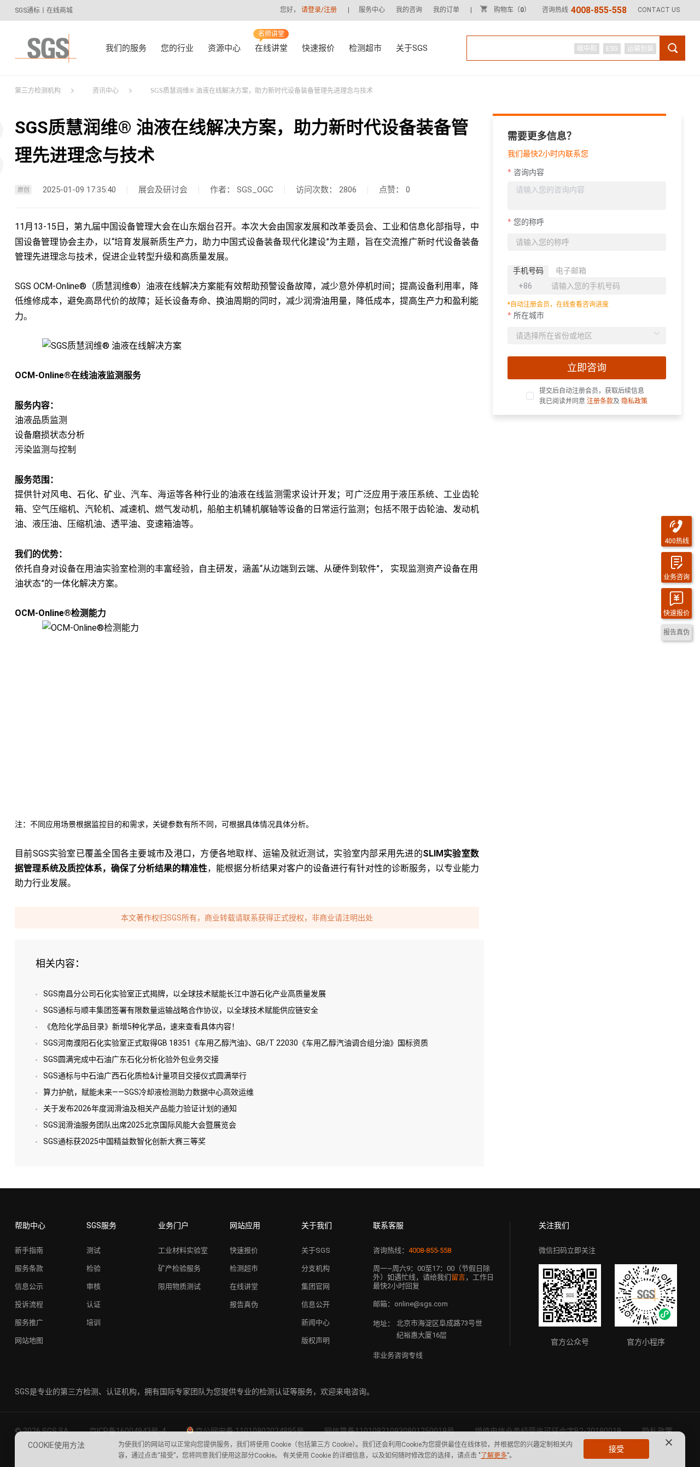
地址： (383, 1323)
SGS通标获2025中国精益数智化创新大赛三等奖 (124, 1141)
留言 (458, 1277)
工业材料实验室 (183, 1250)
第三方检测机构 (38, 91)
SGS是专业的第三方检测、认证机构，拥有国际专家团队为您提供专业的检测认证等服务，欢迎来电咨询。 (194, 1391)
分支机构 (315, 1268)
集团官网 (315, 1286)
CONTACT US (659, 10)
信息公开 (315, 1304)
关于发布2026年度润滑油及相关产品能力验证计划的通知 (140, 1108)
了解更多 (494, 1455)
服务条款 (29, 1268)
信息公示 (29, 1286)
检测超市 (365, 48)
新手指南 (29, 1250)
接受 (616, 1449)
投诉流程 (29, 1304)
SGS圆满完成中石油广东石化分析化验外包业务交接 (131, 1059)
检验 (93, 1268)
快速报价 (318, 48)
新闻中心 (315, 1322)
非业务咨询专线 (398, 1355)
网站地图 (29, 1340)
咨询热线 (584, 10)
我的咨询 (409, 10)
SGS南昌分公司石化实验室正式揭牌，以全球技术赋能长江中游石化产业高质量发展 (184, 993)
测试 (93, 1250)
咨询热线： (412, 1250)
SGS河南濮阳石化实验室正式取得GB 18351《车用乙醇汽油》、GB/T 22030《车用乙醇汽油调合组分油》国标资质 (235, 1042)
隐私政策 (634, 401)
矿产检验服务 (179, 1268)
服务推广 (29, 1322)
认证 (93, 1304)
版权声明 (315, 1340)
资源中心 (224, 48)
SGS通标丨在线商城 (44, 10)
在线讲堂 (271, 48)
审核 (93, 1286)
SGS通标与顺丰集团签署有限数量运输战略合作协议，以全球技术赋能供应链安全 (180, 1010)
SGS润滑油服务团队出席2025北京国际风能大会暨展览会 (139, 1124)
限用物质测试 (179, 1286)
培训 (93, 1322)
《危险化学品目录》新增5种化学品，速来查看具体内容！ (141, 1026)
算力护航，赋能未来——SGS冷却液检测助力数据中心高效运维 (148, 1092)
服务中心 (372, 10)
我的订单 (446, 10)
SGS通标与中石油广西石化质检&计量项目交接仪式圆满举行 (145, 1075)
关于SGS (412, 48)
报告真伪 (244, 1304)
